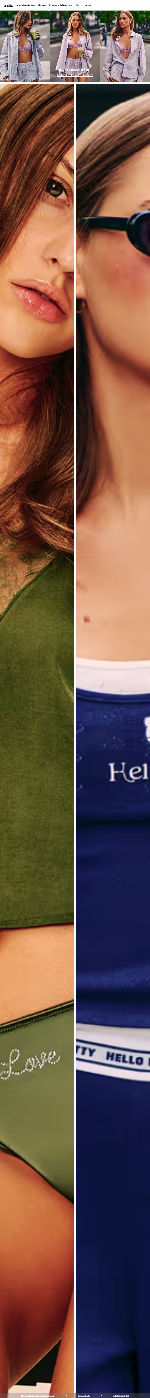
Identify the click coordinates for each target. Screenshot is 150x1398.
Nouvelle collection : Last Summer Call (37, 1395)
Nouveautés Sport (121, 1395)
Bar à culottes (84, 1395)
